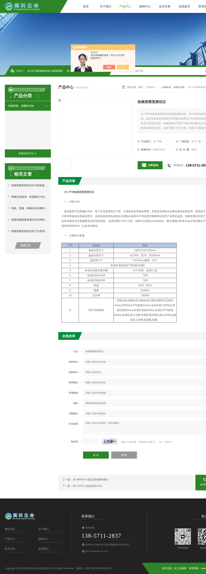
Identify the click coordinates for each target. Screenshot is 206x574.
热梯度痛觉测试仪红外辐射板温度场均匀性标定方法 (29, 185)
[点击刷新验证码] (110, 441)
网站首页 (10, 529)
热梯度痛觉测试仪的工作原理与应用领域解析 (29, 231)
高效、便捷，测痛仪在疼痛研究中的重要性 (29, 208)
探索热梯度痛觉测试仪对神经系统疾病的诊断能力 (29, 219)
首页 (86, 6)
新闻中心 (145, 6)
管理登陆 (194, 568)
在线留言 (184, 6)
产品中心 (125, 6)
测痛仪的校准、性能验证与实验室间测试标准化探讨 (29, 196)
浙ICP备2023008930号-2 (99, 568)
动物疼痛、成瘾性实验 (21, 105)
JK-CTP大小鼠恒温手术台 (87, 486)
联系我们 (43, 548)
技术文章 (165, 6)
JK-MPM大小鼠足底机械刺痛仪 (90, 479)
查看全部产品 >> (28, 153)
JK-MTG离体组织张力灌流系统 (45, 71)
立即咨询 (153, 165)
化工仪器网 (180, 568)
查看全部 (25, 245)
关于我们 (105, 6)
